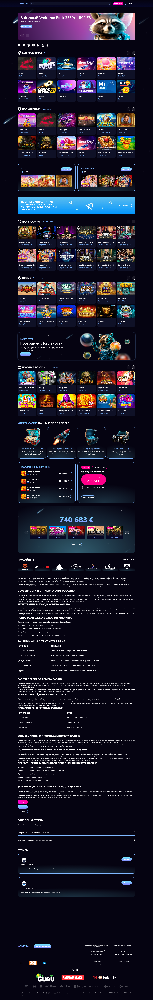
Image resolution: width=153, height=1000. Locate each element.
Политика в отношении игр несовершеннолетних (97, 950)
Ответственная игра (97, 958)
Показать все (76, 544)
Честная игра (123, 958)
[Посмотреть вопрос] (134, 824)
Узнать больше (25, 354)
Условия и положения (123, 961)
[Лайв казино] (28, 45)
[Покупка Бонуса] (42, 45)
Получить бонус (26, 26)
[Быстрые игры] (19, 45)
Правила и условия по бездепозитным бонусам (97, 945)
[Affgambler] (104, 977)
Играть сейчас (66, 169)
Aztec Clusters (33, 480)
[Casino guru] (45, 977)
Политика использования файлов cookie (123, 950)
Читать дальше (88, 497)
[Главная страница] (23, 3)
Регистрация (118, 3)
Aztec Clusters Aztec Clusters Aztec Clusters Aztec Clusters (40, 472)
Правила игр (97, 961)
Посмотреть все (49, 53)
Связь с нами (97, 964)
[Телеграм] (44, 963)
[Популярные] (33, 45)
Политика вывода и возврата (123, 945)
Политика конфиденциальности (123, 954)
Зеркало (22, 811)
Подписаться (126, 205)
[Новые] (38, 45)
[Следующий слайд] (27, 35)
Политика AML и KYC (97, 954)
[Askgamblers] (72, 977)
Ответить (127, 859)
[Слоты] (23, 45)
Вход (130, 3)
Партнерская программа (42, 946)
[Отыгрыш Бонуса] (47, 45)
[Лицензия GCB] (33, 963)
